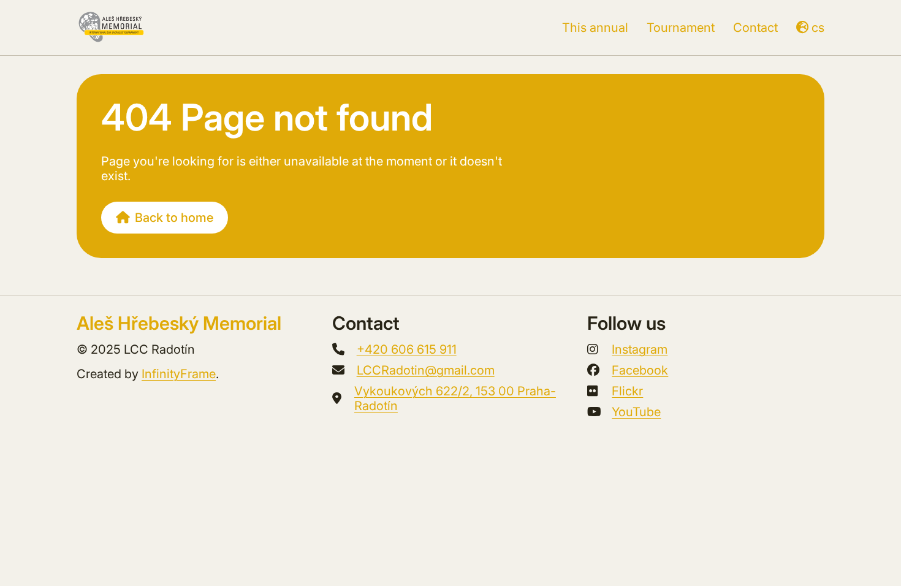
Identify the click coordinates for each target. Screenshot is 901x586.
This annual (595, 27)
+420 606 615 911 (407, 349)
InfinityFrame (179, 374)
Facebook (640, 370)
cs (818, 27)
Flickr (627, 391)
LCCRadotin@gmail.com (426, 370)
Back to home (174, 217)
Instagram (639, 349)
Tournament (681, 27)
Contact (755, 27)
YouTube (636, 412)
